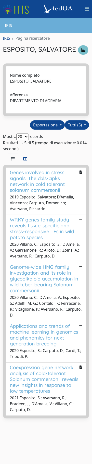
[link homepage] (18, 9)
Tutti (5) (75, 125)
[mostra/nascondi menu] (87, 8)
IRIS (6, 38)
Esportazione (46, 125)
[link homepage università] (59, 9)
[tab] (13, 159)
